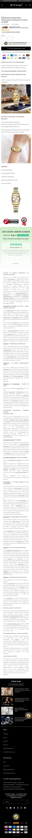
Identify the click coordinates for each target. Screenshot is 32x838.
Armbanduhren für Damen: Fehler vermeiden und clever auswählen (22, 690)
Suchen (5, 737)
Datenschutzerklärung (9, 773)
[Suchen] (26, 5)
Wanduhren (11, 583)
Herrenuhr (15, 322)
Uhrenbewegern (18, 488)
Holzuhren (16, 639)
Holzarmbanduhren (7, 296)
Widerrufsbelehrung (8, 769)
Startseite (5, 734)
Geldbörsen (16, 550)
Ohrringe (21, 419)
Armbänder (11, 419)
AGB (4, 762)
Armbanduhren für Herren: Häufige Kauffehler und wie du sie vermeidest (22, 700)
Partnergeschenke (7, 435)
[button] (5, 30)
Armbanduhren (11, 279)
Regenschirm (20, 541)
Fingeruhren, (18, 294)
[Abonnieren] (27, 802)
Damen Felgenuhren (18, 376)
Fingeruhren (12, 392)
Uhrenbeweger (21, 495)
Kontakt (5, 741)
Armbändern (25, 296)
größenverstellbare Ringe (17, 615)
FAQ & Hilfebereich (8, 748)
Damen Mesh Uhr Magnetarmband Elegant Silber (21, 709)
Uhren (14, 282)
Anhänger (8, 421)
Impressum (6, 766)
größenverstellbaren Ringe (13, 623)
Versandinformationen (9, 752)
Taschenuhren (25, 294)
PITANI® (18, 835)
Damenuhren (6, 294)
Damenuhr (19, 324)
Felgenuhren (6, 369)
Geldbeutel (9, 550)
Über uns (5, 744)
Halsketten (5, 298)
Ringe (16, 419)
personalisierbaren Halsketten (14, 460)
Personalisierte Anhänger (20, 472)
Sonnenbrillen (6, 615)
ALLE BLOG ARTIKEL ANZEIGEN (16, 684)
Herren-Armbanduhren (21, 293)
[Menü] (2, 5)
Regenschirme (16, 521)
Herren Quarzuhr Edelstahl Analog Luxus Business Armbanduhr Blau (22, 719)
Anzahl (2, 35)
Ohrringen (11, 298)
